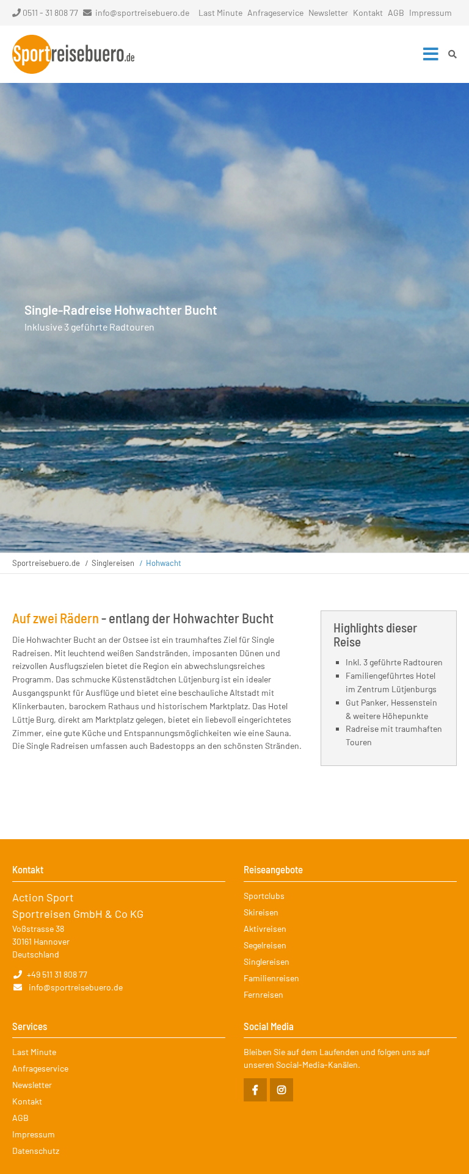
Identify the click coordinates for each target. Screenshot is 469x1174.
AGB (396, 12)
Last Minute (220, 12)
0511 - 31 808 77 (50, 12)
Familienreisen (271, 978)
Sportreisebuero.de (46, 563)
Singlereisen (113, 563)
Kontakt (368, 12)
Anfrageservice (275, 12)
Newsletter (328, 12)
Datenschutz (35, 1150)
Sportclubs (264, 895)
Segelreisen (265, 945)
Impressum (430, 12)
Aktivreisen (265, 928)
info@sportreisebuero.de (142, 12)
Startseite (73, 54)
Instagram (281, 1089)
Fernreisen (263, 994)
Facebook (255, 1089)
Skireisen (261, 912)
